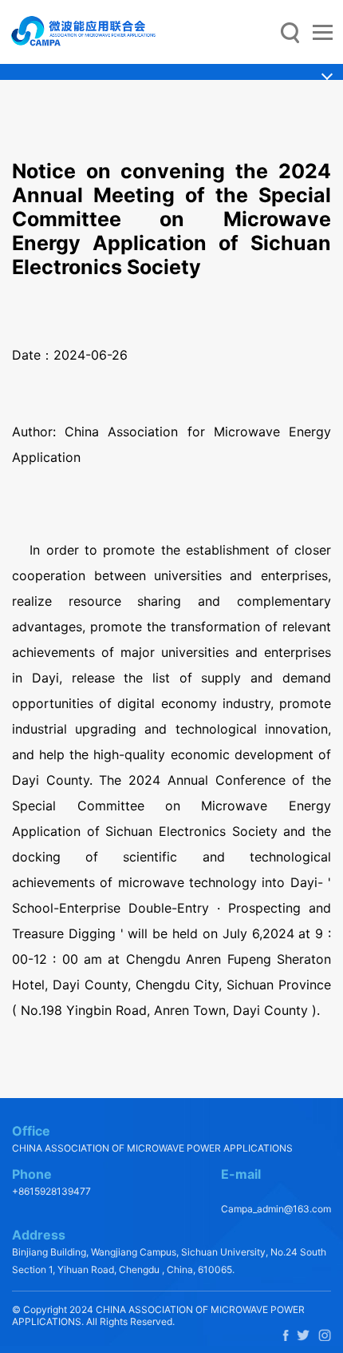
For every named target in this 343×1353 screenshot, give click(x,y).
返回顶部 (296, 1027)
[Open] (323, 33)
